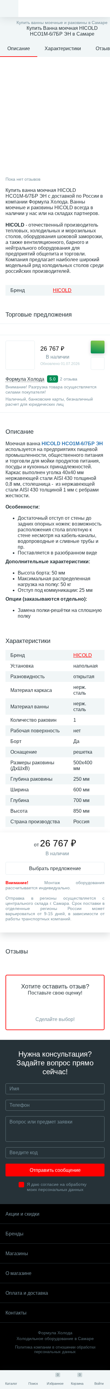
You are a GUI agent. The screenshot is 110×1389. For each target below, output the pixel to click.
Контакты (16, 1312)
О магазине (18, 1273)
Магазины (17, 1253)
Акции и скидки (22, 1214)
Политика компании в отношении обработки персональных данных (55, 1349)
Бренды (15, 1233)
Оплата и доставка (27, 1293)
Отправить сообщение (55, 1170)
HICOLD (62, 290)
